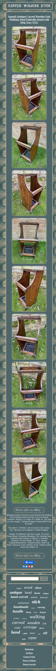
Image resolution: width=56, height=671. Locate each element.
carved (18, 622)
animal (34, 597)
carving (41, 607)
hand (15, 632)
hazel (19, 588)
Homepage (29, 649)
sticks (24, 639)
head (28, 592)
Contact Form (29, 657)
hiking (28, 612)
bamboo (16, 618)
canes (24, 618)
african (41, 628)
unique (46, 593)
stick (36, 601)
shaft (39, 634)
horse (37, 593)
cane (32, 637)
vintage (30, 627)
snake (17, 627)
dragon (43, 612)
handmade (21, 607)
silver (38, 587)
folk (44, 623)
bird (35, 612)
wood (28, 587)
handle (18, 611)
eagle (33, 608)
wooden (33, 622)
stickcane (44, 597)
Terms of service (29, 664)
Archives (29, 653)
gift (45, 633)
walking (37, 616)
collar (25, 633)
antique (16, 592)
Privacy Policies (29, 661)
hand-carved (19, 597)
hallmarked (23, 603)
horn (32, 633)
